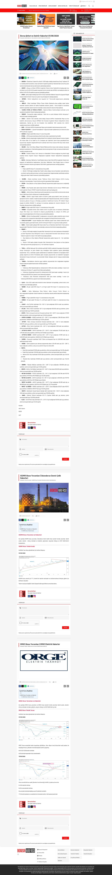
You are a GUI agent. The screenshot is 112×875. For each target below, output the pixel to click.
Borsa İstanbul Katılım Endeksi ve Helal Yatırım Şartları (88, 127)
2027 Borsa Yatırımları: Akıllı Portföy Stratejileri (40, 10)
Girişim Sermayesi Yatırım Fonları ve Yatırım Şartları (86, 60)
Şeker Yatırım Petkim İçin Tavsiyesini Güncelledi (86, 27)
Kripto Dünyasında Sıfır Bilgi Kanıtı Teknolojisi (87, 66)
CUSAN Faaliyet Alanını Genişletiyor (26, 27)
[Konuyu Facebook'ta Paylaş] (20, 78)
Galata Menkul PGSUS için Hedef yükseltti (46, 27)
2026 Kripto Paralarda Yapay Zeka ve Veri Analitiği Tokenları (88, 153)
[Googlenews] (94, 1)
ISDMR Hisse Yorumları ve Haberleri (28, 529)
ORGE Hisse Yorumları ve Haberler (28, 695)
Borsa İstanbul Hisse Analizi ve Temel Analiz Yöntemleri (88, 160)
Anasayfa (22, 37)
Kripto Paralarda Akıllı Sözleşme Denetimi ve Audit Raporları (88, 114)
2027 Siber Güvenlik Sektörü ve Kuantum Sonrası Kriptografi (87, 121)
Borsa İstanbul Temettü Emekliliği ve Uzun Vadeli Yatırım (87, 147)
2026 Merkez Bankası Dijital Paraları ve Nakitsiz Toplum (87, 86)
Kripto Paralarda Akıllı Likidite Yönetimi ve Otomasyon (88, 40)
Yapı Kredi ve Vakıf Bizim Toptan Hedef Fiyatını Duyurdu (66, 27)
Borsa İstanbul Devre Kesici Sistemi (87, 107)
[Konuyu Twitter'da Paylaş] (22, 78)
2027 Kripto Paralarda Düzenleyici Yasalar (88, 139)
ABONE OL (32, 77)
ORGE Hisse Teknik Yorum (28, 696)
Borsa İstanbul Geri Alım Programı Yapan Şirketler (87, 79)
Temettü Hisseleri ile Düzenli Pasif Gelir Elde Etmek (87, 166)
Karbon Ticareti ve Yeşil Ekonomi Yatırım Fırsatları (87, 47)
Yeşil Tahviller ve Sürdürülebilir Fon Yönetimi (86, 73)
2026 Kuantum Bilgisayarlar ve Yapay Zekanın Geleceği (87, 53)
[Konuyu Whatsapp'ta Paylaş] (25, 78)
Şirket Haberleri (28, 37)
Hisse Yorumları (28, 480)
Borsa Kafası (32, 422)
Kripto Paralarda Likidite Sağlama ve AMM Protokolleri (87, 92)
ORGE (26, 646)
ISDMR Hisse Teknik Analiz (28, 530)
